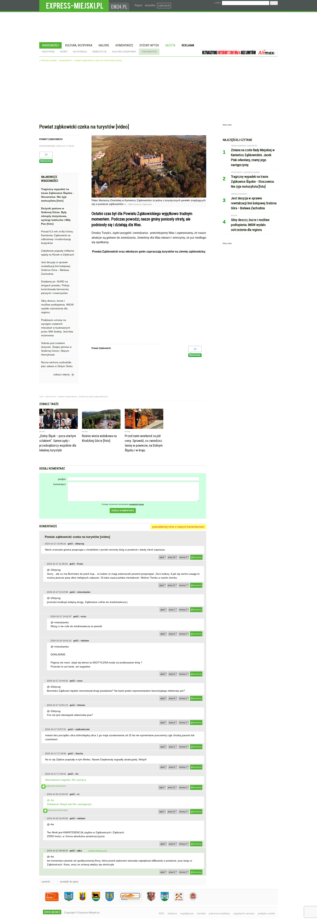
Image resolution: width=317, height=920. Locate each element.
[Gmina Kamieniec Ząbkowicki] (107, 900)
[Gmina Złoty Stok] (148, 900)
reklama (172, 913)
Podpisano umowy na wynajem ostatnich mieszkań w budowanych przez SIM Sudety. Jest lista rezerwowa (57, 328)
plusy (171, 557)
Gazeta (170, 45)
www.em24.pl (120, 5)
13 (46, 154)
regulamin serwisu (243, 913)
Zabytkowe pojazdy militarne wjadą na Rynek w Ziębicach (57, 252)
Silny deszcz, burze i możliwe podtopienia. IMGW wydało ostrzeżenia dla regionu (57, 306)
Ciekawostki (149, 51)
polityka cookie (266, 913)
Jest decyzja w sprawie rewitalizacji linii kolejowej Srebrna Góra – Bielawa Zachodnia (55, 268)
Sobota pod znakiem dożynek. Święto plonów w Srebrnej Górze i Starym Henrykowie (56, 349)
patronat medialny (219, 913)
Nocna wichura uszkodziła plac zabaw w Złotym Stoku (57, 364)
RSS (161, 913)
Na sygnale (80, 51)
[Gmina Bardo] (79, 900)
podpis (62, 479)
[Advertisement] (158, 93)
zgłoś (161, 557)
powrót (46, 881)
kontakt (201, 913)
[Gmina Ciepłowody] (93, 900)
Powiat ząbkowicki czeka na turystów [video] (98, 61)
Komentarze (124, 45)
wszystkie (150, 5)
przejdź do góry (69, 881)
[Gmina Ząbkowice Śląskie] (66, 900)
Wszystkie (48, 51)
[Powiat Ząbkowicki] (49, 900)
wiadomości (65, 61)
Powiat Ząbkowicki (67, 397)
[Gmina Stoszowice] (127, 900)
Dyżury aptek (149, 45)
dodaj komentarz (123, 510)
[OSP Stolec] (176, 900)
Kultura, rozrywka (78, 45)
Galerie (104, 45)
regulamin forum (136, 504)
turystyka (50, 397)
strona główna (49, 61)
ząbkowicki (164, 5)
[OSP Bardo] (190, 900)
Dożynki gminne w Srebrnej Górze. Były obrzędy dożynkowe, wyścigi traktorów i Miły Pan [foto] (56, 216)
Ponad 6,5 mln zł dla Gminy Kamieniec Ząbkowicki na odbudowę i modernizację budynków (57, 237)
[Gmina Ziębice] (162, 900)
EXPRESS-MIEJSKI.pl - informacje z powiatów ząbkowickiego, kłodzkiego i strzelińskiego (74, 5)
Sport (64, 51)
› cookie (217, 2)
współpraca (187, 913)
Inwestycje (99, 51)
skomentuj (197, 557)
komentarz (59, 484)
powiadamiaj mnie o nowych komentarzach (178, 527)
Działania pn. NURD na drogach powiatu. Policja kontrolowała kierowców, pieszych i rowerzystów (55, 287)
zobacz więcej (61, 374)
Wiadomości (50, 45)
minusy (183, 557)
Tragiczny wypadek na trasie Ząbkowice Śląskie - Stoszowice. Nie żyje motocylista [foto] (57, 195)
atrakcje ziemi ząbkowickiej (93, 397)
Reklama (188, 45)
